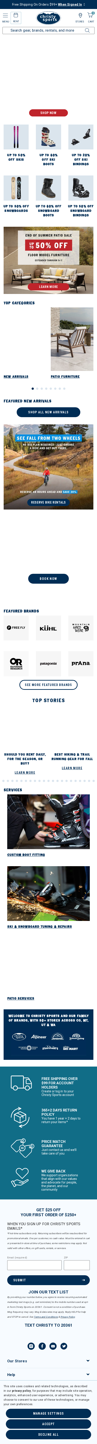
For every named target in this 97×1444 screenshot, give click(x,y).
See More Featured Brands (48, 685)
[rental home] (16, 15)
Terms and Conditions (46, 1317)
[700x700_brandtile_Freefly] (16, 628)
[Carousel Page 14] (21, 781)
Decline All (48, 1434)
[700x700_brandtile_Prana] (80, 663)
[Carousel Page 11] (8, 781)
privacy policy (21, 1390)
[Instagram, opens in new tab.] (31, 1347)
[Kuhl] (48, 628)
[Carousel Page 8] (64, 389)
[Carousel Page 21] (53, 781)
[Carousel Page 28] (84, 781)
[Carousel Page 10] (3, 781)
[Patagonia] (48, 663)
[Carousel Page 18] (39, 781)
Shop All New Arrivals (48, 412)
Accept (48, 1424)
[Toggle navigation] (5, 16)
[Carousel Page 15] (26, 781)
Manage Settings (48, 1413)
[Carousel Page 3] (42, 389)
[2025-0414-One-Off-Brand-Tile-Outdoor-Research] (16, 663)
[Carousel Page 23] (62, 781)
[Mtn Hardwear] (80, 628)
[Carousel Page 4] (46, 389)
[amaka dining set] (48, 260)
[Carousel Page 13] (17, 781)
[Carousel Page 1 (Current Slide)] (33, 389)
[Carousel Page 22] (57, 781)
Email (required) (17, 1257)
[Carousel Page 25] (71, 781)
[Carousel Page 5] (51, 389)
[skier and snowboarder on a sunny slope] (48, 81)
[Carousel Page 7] (60, 389)
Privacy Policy (67, 1317)
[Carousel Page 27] (80, 781)
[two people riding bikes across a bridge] (48, 467)
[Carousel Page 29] (89, 781)
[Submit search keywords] (82, 28)
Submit (19, 1280)
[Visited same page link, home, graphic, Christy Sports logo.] (48, 18)
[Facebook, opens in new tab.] (42, 1347)
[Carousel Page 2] (37, 389)
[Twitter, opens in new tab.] (63, 1347)
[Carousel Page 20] (48, 781)
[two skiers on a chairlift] (48, 559)
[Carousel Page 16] (30, 781)
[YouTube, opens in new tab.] (53, 1347)
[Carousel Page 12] (12, 781)
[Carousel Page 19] (44, 781)
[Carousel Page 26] (75, 781)
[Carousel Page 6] (55, 389)
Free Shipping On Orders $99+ (47, 4)
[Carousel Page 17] (35, 781)
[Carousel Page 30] (93, 781)
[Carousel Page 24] (66, 781)
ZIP (66, 1257)
